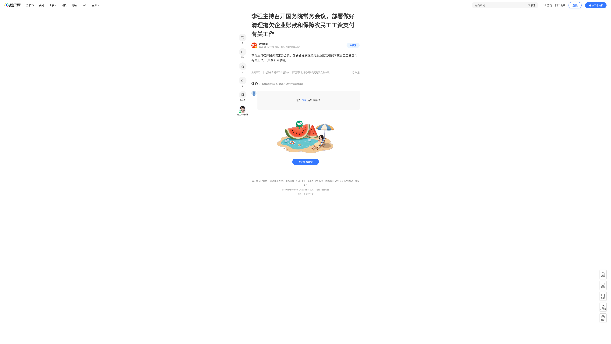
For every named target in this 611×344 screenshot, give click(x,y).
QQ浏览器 (339, 180)
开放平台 (300, 180)
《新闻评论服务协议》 (294, 83)
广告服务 (309, 180)
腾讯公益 (329, 180)
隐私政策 (290, 180)
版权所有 (309, 194)
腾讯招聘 (319, 180)
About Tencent (268, 180)
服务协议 (280, 180)
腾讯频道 (349, 180)
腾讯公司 (301, 194)
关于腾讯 (256, 180)
